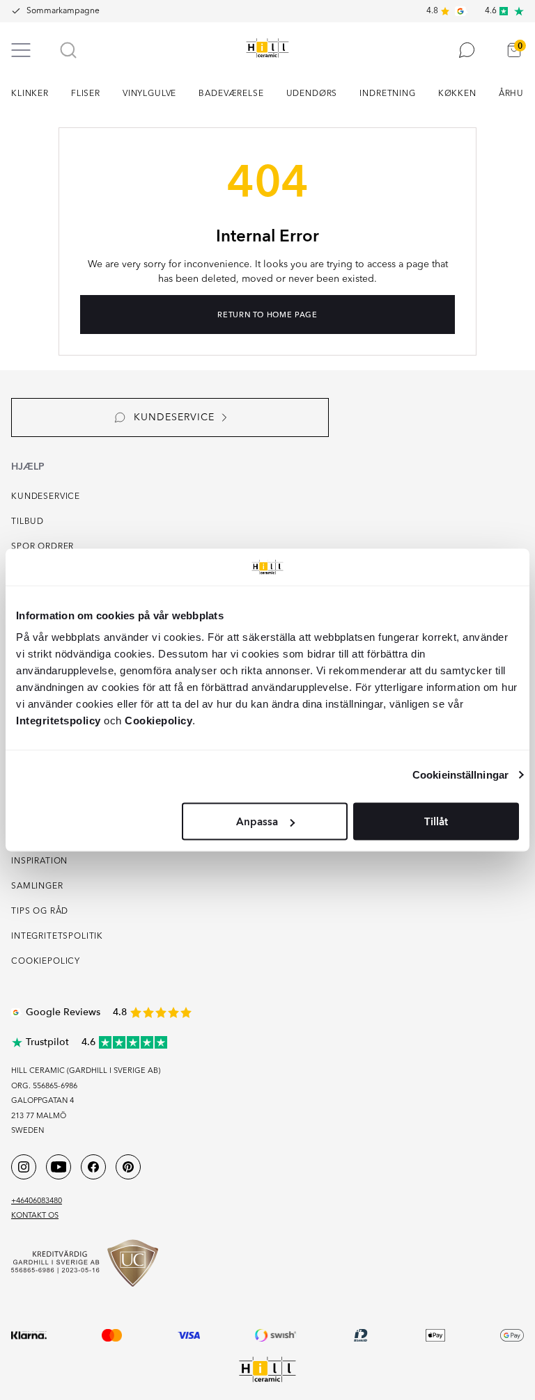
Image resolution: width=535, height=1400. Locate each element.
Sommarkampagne (63, 11)
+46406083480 (36, 1201)
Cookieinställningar (460, 774)
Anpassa (257, 822)
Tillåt (436, 822)
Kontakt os (35, 1216)
